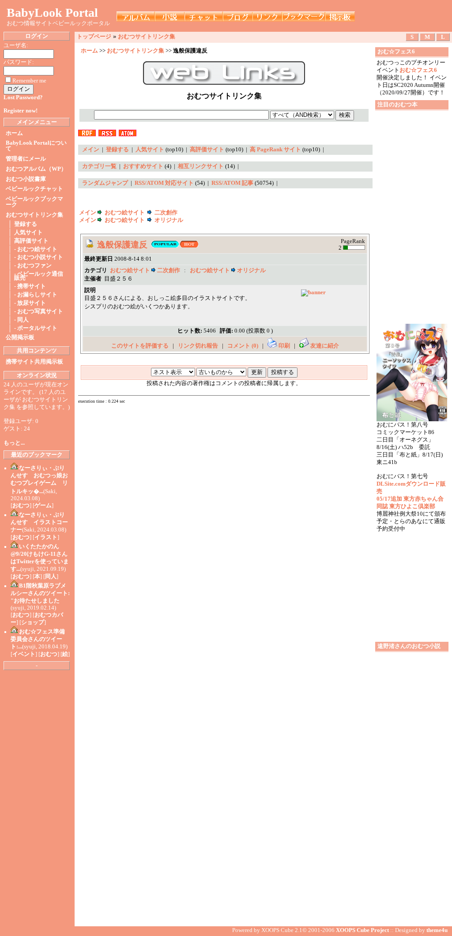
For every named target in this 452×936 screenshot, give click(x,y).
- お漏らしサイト (35, 295)
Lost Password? (23, 97)
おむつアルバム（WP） (36, 169)
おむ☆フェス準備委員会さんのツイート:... (38, 639)
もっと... (14, 443)
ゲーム (43, 505)
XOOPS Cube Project (362, 930)
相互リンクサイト (201, 166)
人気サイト (28, 232)
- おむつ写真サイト (38, 311)
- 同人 (21, 320)
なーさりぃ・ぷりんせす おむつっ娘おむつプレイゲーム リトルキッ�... (39, 479)
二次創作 (165, 213)
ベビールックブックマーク (34, 202)
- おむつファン (33, 265)
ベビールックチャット (34, 189)
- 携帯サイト (30, 286)
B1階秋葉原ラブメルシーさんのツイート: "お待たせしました (40, 593)
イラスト (45, 537)
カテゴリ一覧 (99, 166)
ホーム (14, 133)
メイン (90, 149)
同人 (50, 576)
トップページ (94, 36)
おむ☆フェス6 (418, 70)
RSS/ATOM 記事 (232, 183)
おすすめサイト (143, 166)
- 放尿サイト (30, 303)
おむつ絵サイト (125, 213)
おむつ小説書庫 (26, 179)
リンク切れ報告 (198, 346)
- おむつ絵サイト (35, 249)
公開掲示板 (20, 337)
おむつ (21, 505)
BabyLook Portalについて (36, 146)
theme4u (437, 930)
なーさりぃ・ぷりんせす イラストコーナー (39, 522)
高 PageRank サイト (275, 149)
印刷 (284, 346)
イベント (23, 654)
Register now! (21, 111)
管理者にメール (26, 159)
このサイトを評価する (140, 346)
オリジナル (168, 220)
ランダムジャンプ (105, 183)
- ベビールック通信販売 (38, 276)
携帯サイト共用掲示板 (34, 362)
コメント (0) (242, 346)
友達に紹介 (324, 346)
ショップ (32, 622)
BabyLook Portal (52, 12)
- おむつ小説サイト (38, 257)
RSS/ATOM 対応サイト (164, 183)
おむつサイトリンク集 (34, 215)
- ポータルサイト (35, 328)
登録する (25, 224)
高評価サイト (31, 241)
